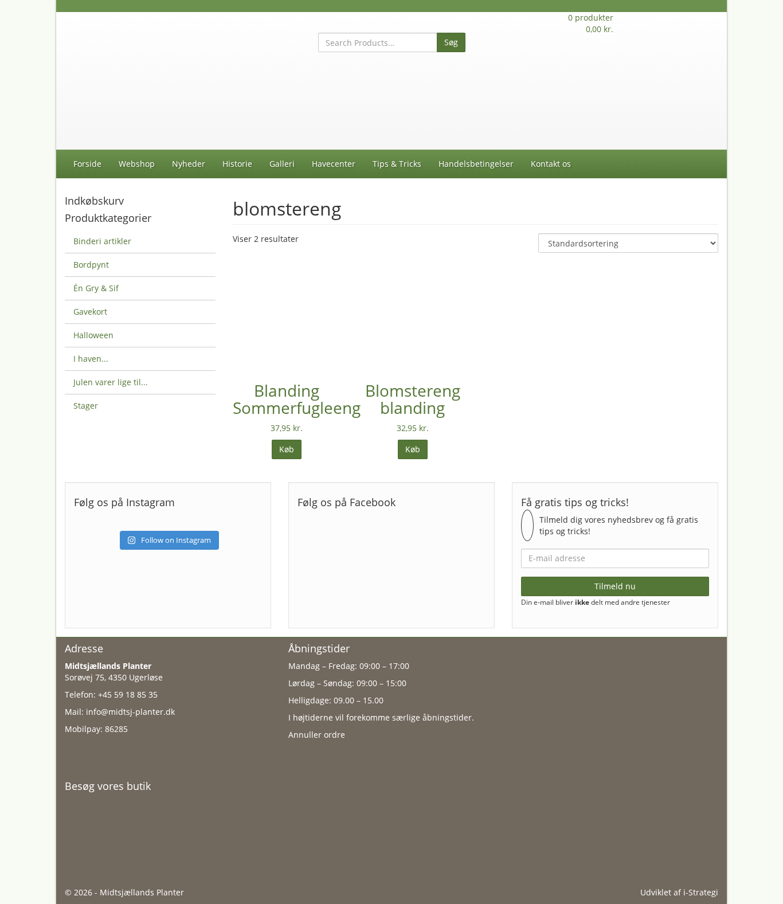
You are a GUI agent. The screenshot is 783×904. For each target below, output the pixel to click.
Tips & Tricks (397, 163)
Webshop (137, 163)
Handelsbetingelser (476, 163)
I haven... (90, 358)
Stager (85, 405)
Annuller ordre (316, 734)
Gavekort (90, 311)
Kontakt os (551, 163)
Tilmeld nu (615, 586)
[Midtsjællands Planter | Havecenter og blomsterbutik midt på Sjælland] (168, 80)
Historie (237, 163)
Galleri (282, 163)
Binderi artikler (102, 241)
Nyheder (188, 163)
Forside (87, 163)
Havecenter (333, 163)
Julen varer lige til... (110, 382)
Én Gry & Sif (96, 288)
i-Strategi (700, 892)
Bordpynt (91, 264)
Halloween (93, 335)
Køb (286, 449)
